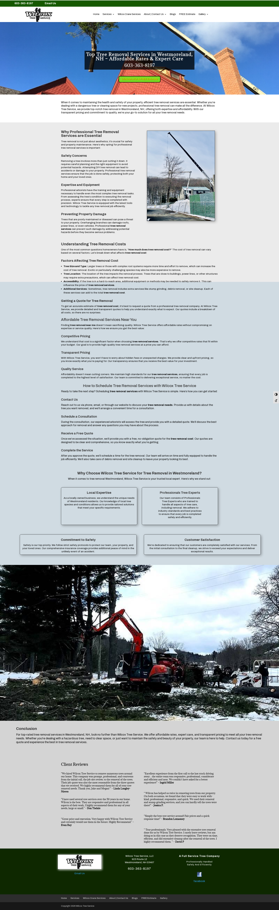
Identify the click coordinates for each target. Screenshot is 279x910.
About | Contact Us (154, 14)
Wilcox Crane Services (129, 14)
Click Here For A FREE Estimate (139, 79)
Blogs (173, 14)
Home (96, 14)
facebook (199, 881)
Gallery (202, 14)
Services (107, 14)
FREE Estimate (187, 14)
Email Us (50, 3)
